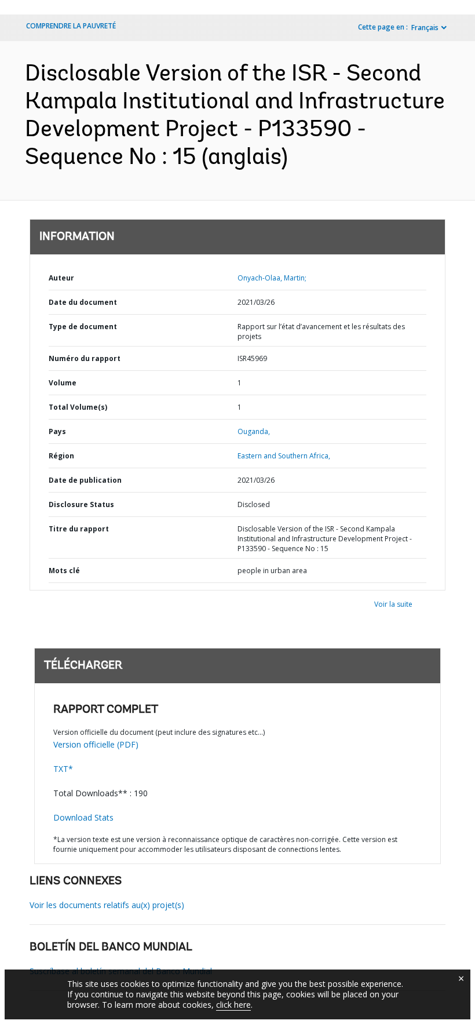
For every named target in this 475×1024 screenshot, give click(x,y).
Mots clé (64, 570)
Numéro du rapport (84, 358)
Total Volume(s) (78, 407)
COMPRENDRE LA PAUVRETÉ (71, 26)
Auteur (61, 278)
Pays (57, 431)
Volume (62, 383)
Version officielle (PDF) (95, 744)
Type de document (83, 326)
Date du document (83, 302)
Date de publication (85, 480)
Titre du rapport (79, 529)
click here (233, 1004)
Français (425, 27)
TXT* (63, 768)
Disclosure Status (81, 504)
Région (61, 456)
